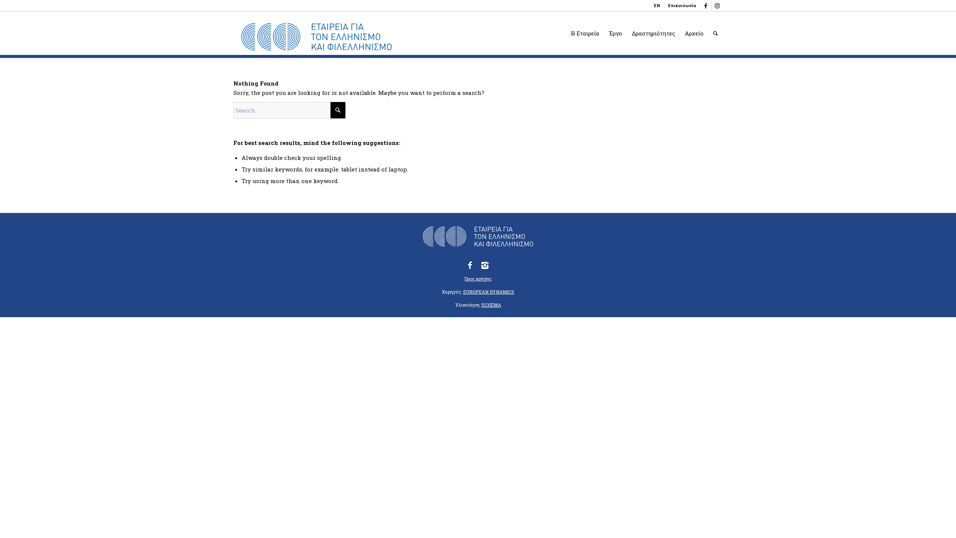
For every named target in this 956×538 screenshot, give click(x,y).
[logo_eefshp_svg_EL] (316, 37)
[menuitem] (657, 5)
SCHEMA (491, 305)
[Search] (715, 33)
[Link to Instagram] (717, 5)
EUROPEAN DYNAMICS (488, 292)
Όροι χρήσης (478, 279)
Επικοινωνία (682, 5)
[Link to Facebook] (705, 5)
